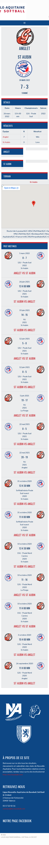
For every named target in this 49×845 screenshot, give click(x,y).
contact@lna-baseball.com (14, 808)
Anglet (6, 137)
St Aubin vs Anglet (24, 301)
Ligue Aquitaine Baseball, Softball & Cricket (19, 837)
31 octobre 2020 (24, 481)
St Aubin (6, 142)
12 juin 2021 (24, 338)
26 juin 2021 (24, 281)
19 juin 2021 (24, 310)
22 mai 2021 (24, 424)
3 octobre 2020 (24, 635)
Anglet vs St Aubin (24, 273)
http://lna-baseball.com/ (13, 774)
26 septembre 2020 (24, 663)
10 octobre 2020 (24, 544)
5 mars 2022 (24, 253)
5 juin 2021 (24, 395)
